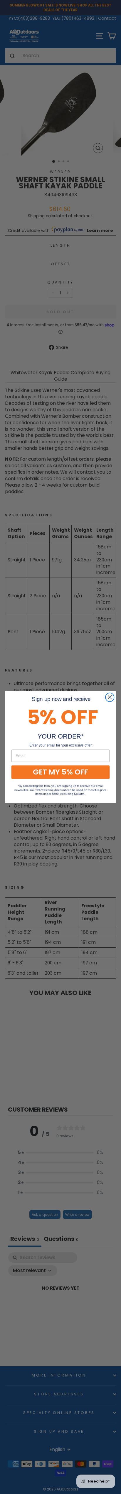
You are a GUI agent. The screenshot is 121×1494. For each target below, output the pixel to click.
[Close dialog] (109, 697)
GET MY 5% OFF (60, 772)
